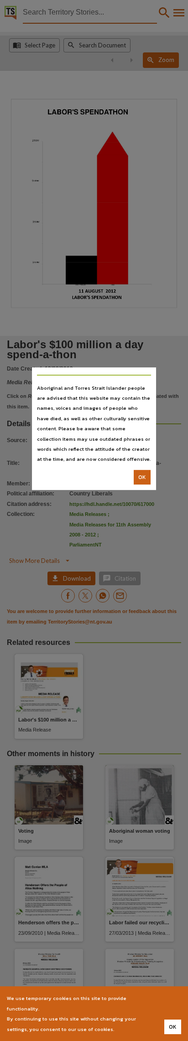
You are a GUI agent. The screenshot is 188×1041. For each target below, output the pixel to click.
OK (142, 477)
